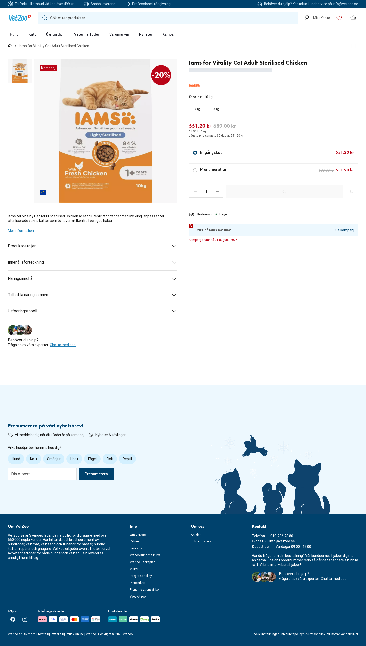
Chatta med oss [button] (63, 345)
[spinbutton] (206, 191)
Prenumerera (96, 474)
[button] (195, 191)
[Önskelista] (339, 18)
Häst (74, 459)
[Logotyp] (20, 18)
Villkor (134, 569)
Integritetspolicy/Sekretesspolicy (303, 634)
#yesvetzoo (138, 596)
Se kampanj (344, 230)
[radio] (197, 109)
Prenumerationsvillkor (145, 589)
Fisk (110, 459)
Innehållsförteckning (26, 262)
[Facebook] (13, 619)
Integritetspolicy (141, 576)
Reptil (127, 459)
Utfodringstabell (22, 311)
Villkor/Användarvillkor (342, 634)
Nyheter (145, 34)
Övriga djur (55, 34)
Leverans (136, 548)
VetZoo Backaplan (142, 562)
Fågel (92, 459)
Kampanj (169, 34)
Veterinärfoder (86, 34)
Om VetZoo (138, 535)
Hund (14, 34)
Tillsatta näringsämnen (28, 294)
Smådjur (54, 459)
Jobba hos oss (201, 541)
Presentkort (137, 583)
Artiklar (196, 535)
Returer (135, 541)
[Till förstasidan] (10, 46)
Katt (32, 34)
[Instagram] (25, 619)
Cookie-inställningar (265, 634)
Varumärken (119, 34)
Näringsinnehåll (21, 278)
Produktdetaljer (22, 246)
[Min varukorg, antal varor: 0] (353, 18)
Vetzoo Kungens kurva (145, 555)
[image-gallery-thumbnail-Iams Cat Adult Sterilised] (20, 71)
